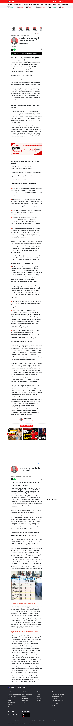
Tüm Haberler (25, 702)
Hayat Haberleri (11, 704)
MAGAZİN (50, 4)
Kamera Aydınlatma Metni (57, 703)
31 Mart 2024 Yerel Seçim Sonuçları (14, 694)
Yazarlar (16, 463)
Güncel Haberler (26, 691)
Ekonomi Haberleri (11, 702)
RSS (52, 707)
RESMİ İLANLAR (65, 4)
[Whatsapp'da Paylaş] (14, 50)
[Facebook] (11, 714)
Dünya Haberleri (11, 706)
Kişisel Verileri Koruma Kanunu (58, 694)
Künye (38, 696)
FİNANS (54, 4)
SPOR (42, 4)
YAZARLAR (16, 4)
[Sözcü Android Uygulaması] (26, 716)
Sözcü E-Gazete (25, 700)
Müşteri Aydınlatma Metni (57, 696)
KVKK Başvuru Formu (56, 705)
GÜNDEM (21, 4)
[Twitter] (14, 714)
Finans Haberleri (11, 700)
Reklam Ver (39, 698)
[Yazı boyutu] (41, 50)
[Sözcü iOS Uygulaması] (26, 714)
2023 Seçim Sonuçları (12, 696)
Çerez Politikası (55, 698)
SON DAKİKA (10, 4)
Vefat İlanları (39, 700)
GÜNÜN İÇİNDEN (36, 4)
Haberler (9, 691)
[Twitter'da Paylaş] (12, 50)
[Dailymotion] (19, 714)
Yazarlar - (12, 33)
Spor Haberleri (25, 698)
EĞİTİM (59, 4)
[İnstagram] (9, 714)
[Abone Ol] (39, 34)
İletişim (38, 694)
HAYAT (45, 4)
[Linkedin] (21, 714)
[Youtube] (16, 714)
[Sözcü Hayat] (18, 687)
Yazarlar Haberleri (52, 499)
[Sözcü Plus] (24, 687)
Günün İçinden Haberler (27, 694)
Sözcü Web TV (25, 696)
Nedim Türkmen (18, 33)
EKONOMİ (26, 4)
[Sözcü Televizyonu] (9, 687)
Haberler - (13, 463)
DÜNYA (30, 4)
